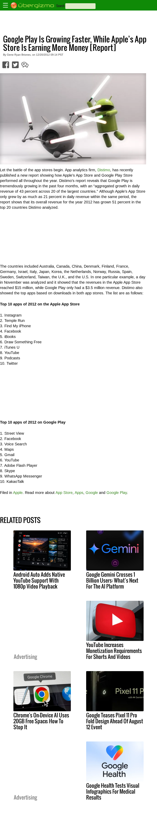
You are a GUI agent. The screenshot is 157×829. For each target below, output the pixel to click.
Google (92, 492)
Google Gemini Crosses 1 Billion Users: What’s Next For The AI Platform (112, 580)
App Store (64, 492)
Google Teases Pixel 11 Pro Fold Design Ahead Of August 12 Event (114, 721)
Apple (18, 492)
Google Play (116, 492)
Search (60, 5)
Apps (79, 492)
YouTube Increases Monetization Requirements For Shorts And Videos (114, 650)
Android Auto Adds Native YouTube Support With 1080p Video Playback (39, 580)
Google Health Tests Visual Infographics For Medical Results (112, 791)
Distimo (103, 170)
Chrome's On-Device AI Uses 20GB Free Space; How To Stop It (41, 721)
